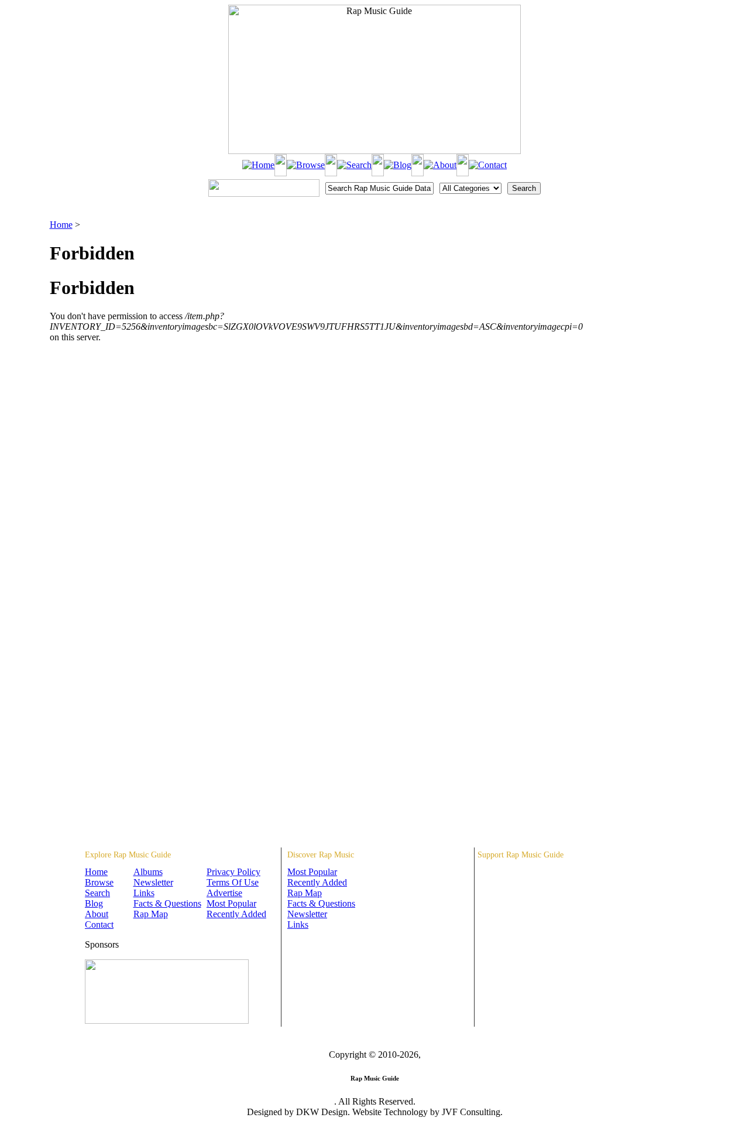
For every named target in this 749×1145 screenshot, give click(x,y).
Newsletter (153, 882)
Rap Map (150, 914)
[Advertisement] (641, 278)
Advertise (224, 893)
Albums (148, 872)
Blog (94, 903)
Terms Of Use (233, 882)
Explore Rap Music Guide (128, 854)
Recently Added (236, 914)
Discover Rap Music (320, 854)
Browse (99, 882)
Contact (99, 924)
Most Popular (231, 903)
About (96, 914)
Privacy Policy (233, 872)
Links (143, 893)
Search (97, 893)
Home (61, 225)
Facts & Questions (167, 903)
